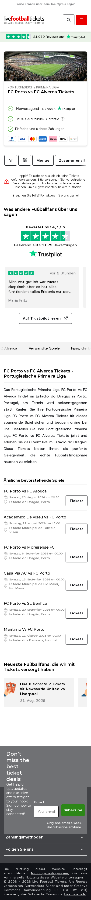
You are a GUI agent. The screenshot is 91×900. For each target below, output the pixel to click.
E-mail (39, 802)
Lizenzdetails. (75, 894)
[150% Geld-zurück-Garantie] (61, 118)
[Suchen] (68, 20)
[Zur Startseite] (24, 20)
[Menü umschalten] (81, 20)
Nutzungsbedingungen (49, 873)
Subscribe (73, 810)
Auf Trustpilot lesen (42, 318)
